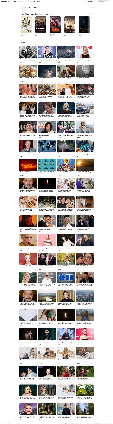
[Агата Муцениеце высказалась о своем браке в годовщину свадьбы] (47, 224)
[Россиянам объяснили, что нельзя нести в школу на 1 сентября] (66, 186)
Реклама (10, 423)
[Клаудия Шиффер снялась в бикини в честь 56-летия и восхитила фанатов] (66, 356)
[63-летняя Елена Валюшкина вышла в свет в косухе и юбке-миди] (47, 337)
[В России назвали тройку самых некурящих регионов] (66, 393)
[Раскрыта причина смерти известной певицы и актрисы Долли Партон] (66, 111)
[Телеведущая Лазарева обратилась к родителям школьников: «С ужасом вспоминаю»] (28, 261)
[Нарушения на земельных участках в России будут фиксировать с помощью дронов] (28, 318)
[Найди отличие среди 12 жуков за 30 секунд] (47, 167)
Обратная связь (108, 423)
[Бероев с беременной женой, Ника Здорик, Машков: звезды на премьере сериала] (66, 337)
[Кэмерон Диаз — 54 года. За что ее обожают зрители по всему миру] (28, 412)
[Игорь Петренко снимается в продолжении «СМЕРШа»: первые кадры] (66, 412)
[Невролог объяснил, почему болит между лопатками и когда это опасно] (85, 130)
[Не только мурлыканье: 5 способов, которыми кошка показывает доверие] (47, 243)
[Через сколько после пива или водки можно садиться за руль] (85, 205)
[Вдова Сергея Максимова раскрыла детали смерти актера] (66, 318)
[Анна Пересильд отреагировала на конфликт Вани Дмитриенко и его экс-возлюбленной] (66, 205)
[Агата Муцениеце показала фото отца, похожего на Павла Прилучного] (66, 299)
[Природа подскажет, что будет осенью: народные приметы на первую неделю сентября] (28, 92)
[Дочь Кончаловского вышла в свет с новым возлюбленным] (66, 243)
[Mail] (2, 1)
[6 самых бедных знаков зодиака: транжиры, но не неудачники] (47, 356)
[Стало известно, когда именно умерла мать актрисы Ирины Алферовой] (66, 73)
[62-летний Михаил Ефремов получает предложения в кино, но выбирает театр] (28, 149)
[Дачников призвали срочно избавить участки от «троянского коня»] (85, 393)
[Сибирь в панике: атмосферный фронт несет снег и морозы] (47, 205)
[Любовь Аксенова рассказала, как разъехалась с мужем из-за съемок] (85, 337)
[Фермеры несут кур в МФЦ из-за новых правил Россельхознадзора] (28, 73)
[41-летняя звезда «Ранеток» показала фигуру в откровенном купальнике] (28, 393)
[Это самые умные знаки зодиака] (28, 356)
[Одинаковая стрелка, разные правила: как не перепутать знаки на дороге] (66, 280)
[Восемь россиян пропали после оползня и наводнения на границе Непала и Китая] (85, 299)
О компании (6, 423)
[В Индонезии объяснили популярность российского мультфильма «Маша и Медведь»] (85, 374)
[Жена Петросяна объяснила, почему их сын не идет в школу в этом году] (85, 261)
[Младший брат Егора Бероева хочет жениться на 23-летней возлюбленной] (66, 92)
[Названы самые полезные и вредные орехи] (47, 92)
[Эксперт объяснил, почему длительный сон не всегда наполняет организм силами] (85, 356)
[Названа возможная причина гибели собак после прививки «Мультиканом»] (85, 186)
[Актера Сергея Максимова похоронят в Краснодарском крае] (47, 186)
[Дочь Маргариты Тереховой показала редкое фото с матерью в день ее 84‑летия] (47, 111)
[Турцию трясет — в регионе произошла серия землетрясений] (47, 149)
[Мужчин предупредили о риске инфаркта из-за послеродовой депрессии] (47, 393)
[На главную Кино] (5, 1)
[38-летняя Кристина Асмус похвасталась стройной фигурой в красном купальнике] (66, 374)
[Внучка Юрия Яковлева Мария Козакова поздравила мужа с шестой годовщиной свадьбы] (28, 130)
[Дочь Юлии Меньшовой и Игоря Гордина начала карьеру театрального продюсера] (28, 111)
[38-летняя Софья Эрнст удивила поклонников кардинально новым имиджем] (28, 243)
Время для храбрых (54, 34)
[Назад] (88, 14)
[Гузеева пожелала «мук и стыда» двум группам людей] (47, 130)
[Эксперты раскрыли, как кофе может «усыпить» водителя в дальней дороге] (66, 130)
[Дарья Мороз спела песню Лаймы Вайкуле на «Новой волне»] (47, 280)
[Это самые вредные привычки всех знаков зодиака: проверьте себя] (28, 224)
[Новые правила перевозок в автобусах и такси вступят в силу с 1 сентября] (85, 149)
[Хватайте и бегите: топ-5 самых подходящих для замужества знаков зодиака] (47, 299)
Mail (2, 423)
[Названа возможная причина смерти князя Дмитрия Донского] (85, 412)
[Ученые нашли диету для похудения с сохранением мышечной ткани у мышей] (28, 205)
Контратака (38, 34)
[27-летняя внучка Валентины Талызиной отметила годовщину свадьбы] (28, 280)
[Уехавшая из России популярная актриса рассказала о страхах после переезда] (85, 55)
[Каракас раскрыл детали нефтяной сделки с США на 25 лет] (85, 167)
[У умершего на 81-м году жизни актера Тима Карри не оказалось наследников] (85, 280)
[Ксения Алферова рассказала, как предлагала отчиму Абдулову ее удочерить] (28, 55)
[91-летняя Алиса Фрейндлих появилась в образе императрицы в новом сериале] (85, 224)
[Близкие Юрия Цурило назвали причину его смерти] (28, 186)
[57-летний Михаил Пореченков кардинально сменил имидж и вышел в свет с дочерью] (28, 374)
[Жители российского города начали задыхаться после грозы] (47, 73)
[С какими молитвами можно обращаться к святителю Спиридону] (66, 167)
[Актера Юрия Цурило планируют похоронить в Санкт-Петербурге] (47, 412)
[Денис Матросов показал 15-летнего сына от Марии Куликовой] (85, 92)
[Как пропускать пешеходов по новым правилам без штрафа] (66, 149)
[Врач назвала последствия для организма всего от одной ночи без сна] (28, 337)
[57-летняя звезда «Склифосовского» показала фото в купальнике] (66, 224)
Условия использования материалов (98, 423)
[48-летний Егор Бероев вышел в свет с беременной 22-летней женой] (85, 243)
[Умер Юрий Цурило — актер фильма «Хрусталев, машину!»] (28, 299)
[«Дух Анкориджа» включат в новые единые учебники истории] (47, 261)
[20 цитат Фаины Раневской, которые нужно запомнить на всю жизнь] (85, 73)
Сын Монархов (82, 34)
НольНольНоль (24, 34)
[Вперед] (91, 14)
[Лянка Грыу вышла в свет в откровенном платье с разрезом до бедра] (47, 374)
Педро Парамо (67, 34)
